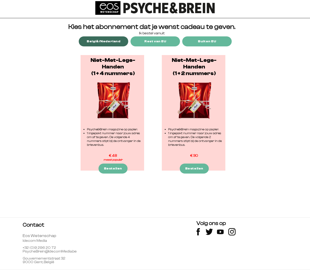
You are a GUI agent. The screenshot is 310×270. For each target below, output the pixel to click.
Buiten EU (207, 41)
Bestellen (113, 168)
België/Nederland (103, 41)
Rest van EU (155, 41)
